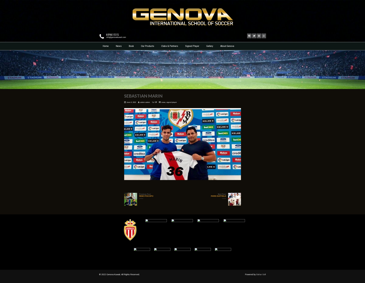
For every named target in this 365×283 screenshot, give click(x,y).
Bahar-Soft (261, 274)
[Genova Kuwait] (182, 29)
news (163, 102)
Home (106, 46)
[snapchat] (259, 35)
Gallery (209, 46)
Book (131, 46)
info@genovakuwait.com (116, 37)
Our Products (147, 46)
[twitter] (254, 35)
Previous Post (146, 195)
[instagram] (249, 35)
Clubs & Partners (169, 46)
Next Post (218, 195)
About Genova (227, 46)
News (119, 46)
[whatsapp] (264, 35)
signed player (171, 102)
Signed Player (192, 46)
